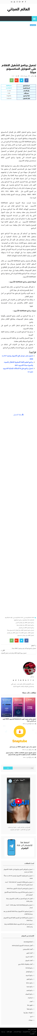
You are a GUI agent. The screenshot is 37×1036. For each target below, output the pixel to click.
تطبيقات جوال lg (28, 1013)
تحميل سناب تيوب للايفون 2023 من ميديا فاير (23, 747)
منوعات (31, 1020)
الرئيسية (34, 1031)
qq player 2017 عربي (18, 617)
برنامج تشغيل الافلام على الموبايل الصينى (25, 622)
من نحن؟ (3, 1031)
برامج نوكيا (30, 1009)
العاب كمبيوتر (29, 960)
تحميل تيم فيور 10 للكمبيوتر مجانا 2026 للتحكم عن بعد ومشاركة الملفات (18, 913)
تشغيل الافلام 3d (23, 632)
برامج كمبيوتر (29, 994)
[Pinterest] (23, 680)
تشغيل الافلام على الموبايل (13, 632)
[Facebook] (30, 680)
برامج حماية (29, 983)
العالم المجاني (18, 9)
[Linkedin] (25, 680)
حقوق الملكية (9, 1031)
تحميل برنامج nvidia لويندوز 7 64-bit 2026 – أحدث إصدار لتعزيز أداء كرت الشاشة (19, 883)
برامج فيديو (30, 990)
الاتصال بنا (32, 1034)
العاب (31, 1001)
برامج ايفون (30, 979)
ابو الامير (33, 76)
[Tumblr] (18, 680)
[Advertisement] (18, 45)
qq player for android (28, 620)
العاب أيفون (29, 953)
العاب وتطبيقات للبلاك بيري (25, 964)
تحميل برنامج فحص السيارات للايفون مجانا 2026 (20, 888)
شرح (31, 1016)
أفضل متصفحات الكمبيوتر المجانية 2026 (22, 945)
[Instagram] (28, 680)
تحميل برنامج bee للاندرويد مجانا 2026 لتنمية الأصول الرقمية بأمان (18, 893)
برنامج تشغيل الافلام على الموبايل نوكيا (25, 625)
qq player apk (8, 617)
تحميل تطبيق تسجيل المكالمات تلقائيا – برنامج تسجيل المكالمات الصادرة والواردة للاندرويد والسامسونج (21, 754)
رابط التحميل (17, 415)
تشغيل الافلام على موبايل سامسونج (26, 635)
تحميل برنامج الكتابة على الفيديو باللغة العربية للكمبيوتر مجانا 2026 (18, 919)
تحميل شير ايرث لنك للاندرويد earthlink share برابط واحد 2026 (18, 925)
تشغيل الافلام (31, 632)
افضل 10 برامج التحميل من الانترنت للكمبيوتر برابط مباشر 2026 (19, 900)
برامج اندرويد (33, 25)
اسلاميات (30, 998)
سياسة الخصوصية (27, 1031)
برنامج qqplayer (18, 620)
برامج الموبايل (29, 972)
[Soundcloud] (20, 680)
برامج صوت (29, 986)
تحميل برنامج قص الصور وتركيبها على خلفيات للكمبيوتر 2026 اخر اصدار (18, 871)
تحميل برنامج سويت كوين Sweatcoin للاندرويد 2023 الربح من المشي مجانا (19, 720)
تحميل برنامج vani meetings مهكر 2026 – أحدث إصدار (19, 906)
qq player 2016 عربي (29, 617)
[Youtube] (13, 680)
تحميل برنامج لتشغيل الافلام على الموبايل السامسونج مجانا (20, 630)
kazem (33, 723)
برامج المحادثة (29, 968)
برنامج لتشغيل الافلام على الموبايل (26, 627)
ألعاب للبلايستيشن (28, 949)
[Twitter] (16, 680)
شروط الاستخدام (17, 1031)
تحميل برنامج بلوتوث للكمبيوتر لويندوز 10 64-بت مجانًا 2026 (18, 877)
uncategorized (28, 942)
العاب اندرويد (29, 957)
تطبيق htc (30, 1005)
